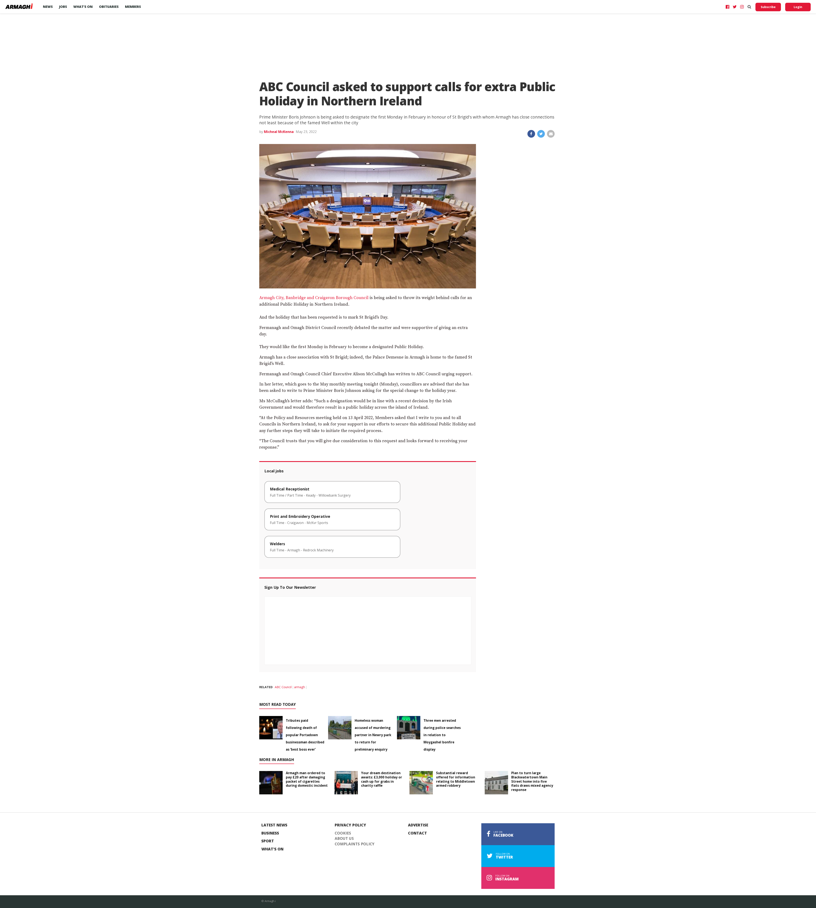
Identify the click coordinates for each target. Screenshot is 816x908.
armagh (299, 687)
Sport (267, 841)
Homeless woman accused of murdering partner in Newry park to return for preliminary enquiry (373, 734)
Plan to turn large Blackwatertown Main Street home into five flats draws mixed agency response (532, 781)
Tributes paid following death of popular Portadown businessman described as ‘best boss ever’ (305, 734)
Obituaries (109, 6)
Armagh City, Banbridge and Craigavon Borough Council (313, 298)
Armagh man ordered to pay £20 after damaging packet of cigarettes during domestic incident (307, 779)
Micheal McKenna (279, 131)
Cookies (343, 833)
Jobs (63, 6)
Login (798, 7)
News (48, 6)
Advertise (418, 825)
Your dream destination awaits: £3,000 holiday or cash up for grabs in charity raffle (381, 779)
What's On (272, 849)
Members (133, 6)
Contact (417, 833)
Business (270, 833)
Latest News (274, 825)
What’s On (83, 6)
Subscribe (768, 7)
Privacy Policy (350, 825)
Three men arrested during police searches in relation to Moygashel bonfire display (442, 734)
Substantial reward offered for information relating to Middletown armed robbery (455, 779)
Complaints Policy (354, 844)
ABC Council (283, 687)
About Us (344, 838)
